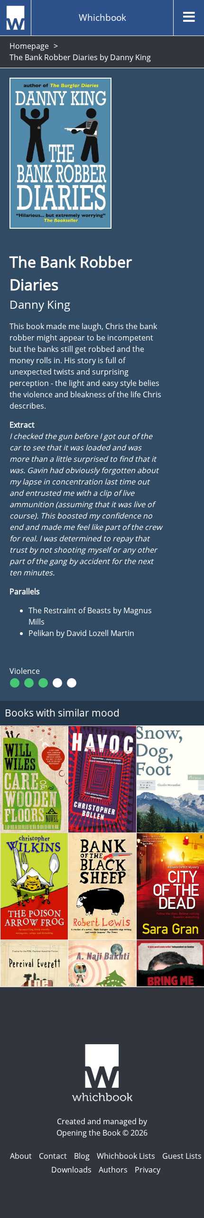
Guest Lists (182, 1156)
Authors (113, 1169)
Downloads (71, 1169)
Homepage (29, 46)
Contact (53, 1156)
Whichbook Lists (126, 1156)
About (21, 1156)
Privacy (147, 1169)
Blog (82, 1156)
